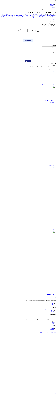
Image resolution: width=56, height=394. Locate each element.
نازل (43, 17)
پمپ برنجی (36, 15)
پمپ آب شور (48, 15)
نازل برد (41, 17)
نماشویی (35, 17)
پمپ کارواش (15, 15)
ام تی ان (30, 14)
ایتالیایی (26, 14)
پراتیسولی (11, 14)
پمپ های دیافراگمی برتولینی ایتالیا (49, 309)
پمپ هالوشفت (7, 15)
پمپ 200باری (52, 15)
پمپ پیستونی (33, 15)
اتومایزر (39, 14)
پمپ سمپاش (19, 15)
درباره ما (53, 304)
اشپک (37, 14)
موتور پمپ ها (52, 311)
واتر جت (33, 17)
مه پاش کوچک (46, 17)
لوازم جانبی (52, 312)
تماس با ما (52, 305)
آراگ (44, 14)
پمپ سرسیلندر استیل (24, 15)
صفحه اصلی (52, 303)
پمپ (4, 14)
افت (35, 14)
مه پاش (50, 17)
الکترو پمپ (32, 14)
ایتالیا (27, 14)
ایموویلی (23, 14)
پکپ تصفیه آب (8, 14)
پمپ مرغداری (11, 15)
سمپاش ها (51, 14)
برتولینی (16, 14)
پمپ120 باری (3, 15)
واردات (30, 17)
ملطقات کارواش (53, 17)
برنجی (14, 14)
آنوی (42, 14)
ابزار (41, 14)
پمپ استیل (40, 15)
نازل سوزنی (38, 17)
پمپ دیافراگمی (29, 15)
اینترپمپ (21, 14)
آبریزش (46, 14)
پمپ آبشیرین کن (44, 15)
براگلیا (18, 14)
